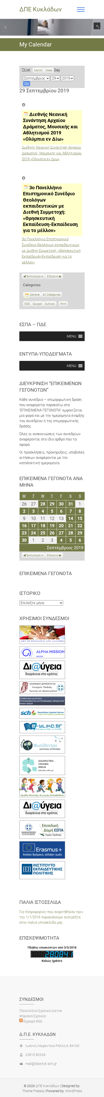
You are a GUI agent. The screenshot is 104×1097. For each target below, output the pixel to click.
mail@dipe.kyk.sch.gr (41, 1064)
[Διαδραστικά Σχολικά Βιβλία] (42, 758)
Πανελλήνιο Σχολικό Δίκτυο (40, 1011)
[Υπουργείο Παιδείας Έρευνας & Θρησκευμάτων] (42, 684)
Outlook (50, 304)
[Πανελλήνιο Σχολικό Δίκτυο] (42, 710)
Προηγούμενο (34, 276)
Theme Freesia (33, 1091)
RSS (27, 304)
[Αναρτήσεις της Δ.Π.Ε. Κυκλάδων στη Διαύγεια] (42, 663)
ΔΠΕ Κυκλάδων (40, 9)
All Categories (51, 294)
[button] (5, 27)
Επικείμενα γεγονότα (45, 573)
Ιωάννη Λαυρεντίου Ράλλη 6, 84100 (52, 1046)
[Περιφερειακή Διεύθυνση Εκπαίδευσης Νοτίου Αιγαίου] (42, 699)
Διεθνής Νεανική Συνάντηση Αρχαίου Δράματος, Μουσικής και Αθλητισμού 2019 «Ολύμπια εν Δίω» (52, 153)
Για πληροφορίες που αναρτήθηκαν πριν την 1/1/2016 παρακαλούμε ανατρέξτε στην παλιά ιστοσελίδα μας (51, 917)
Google (37, 304)
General (35, 294)
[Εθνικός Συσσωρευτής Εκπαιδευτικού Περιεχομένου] (42, 738)
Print (64, 304)
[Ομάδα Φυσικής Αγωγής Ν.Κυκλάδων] (42, 780)
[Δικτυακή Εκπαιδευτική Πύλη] (42, 724)
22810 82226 (35, 1055)
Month (38, 70)
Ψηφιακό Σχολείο (32, 1016)
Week (48, 70)
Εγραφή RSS (32, 1021)
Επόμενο (53, 276)
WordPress (73, 1091)
